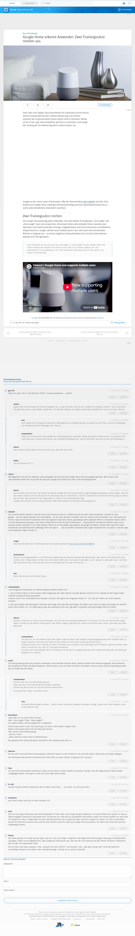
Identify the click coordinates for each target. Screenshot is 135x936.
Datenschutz (90, 919)
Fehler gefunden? (119, 323)
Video (85, 341)
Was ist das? (100, 318)
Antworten (123, 397)
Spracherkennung (74, 341)
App (124, 3)
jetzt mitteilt (88, 201)
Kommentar (8, 863)
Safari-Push (101, 919)
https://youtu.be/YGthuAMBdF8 (82, 544)
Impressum (77, 919)
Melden (112, 397)
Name (6, 881)
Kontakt (129, 3)
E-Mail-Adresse (9, 890)
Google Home (61, 341)
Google (51, 341)
